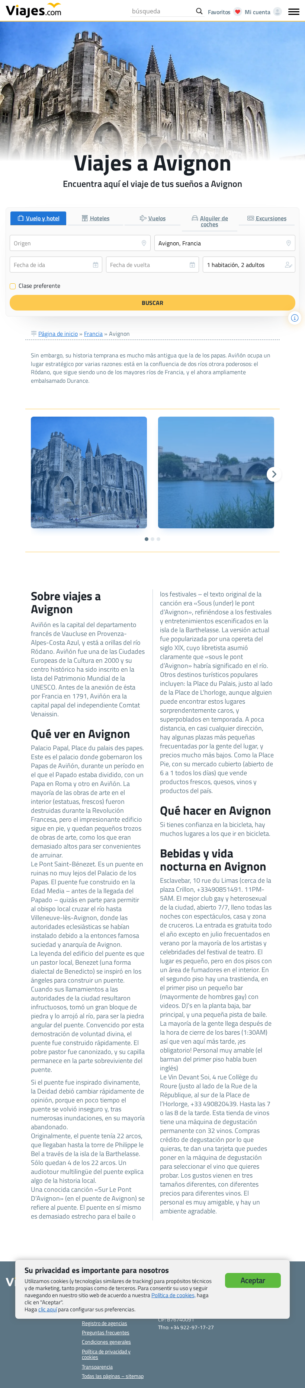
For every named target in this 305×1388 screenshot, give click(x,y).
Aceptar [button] (253, 1280)
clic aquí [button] (47, 1309)
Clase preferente (35, 286)
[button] (249, 265)
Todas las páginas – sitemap (113, 1376)
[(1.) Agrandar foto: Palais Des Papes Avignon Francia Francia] (89, 472)
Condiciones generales (106, 1342)
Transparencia (97, 1367)
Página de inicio (58, 333)
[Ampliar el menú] (293, 11)
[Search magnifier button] (199, 11)
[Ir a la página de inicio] (33, 9)
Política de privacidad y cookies (106, 1354)
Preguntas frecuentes (105, 1332)
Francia (93, 333)
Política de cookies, (173, 1295)
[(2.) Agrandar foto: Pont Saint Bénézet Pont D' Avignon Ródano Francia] (216, 472)
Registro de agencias (104, 1323)
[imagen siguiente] (274, 474)
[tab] (38, 218)
